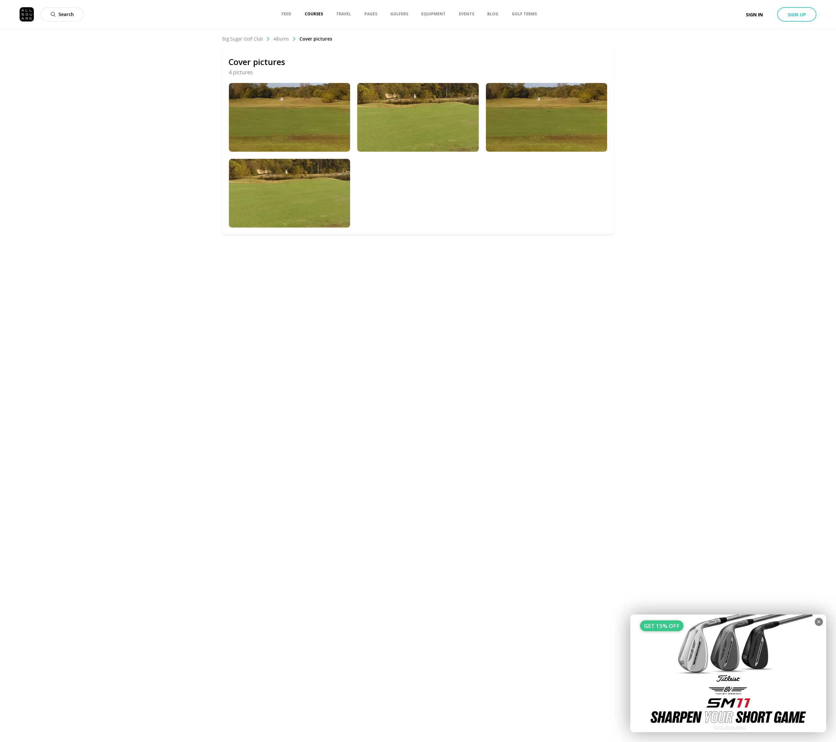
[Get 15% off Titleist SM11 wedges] (728, 673)
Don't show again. (730, 727)
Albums (281, 39)
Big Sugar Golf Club (242, 39)
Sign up (797, 14)
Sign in (754, 14)
